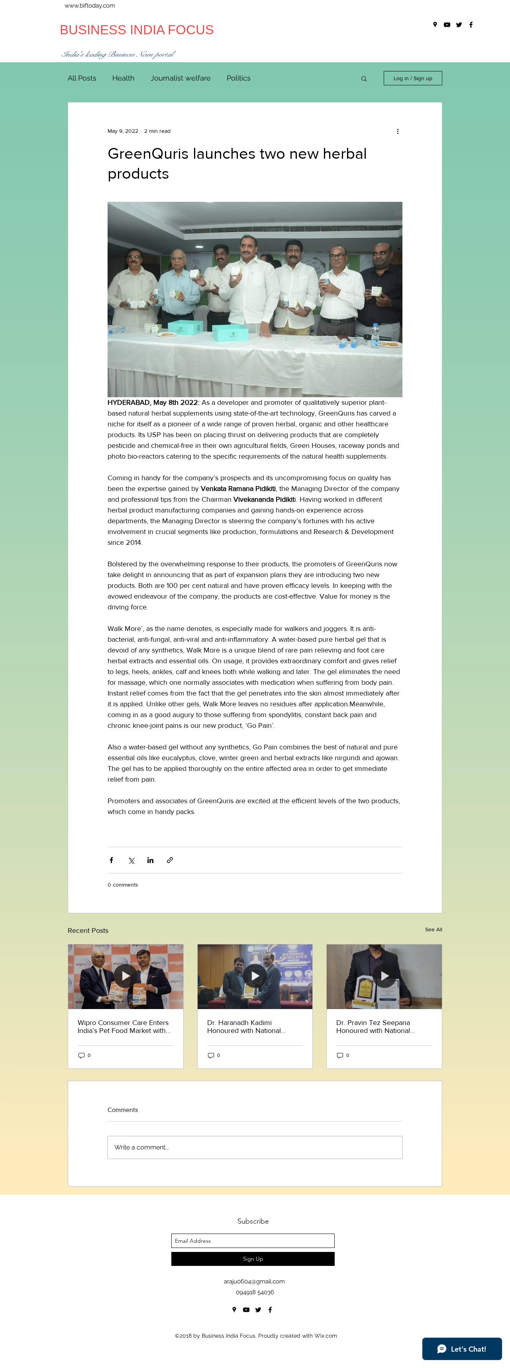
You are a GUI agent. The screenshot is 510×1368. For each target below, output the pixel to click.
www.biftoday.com (90, 5)
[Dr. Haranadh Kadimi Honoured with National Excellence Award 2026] (255, 976)
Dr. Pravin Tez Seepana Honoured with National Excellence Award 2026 (374, 1027)
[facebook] (270, 1310)
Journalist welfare (181, 78)
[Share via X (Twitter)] (131, 860)
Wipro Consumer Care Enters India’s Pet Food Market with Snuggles (123, 1027)
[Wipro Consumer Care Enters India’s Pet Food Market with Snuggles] (125, 976)
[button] (364, 78)
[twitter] (258, 1310)
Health (123, 78)
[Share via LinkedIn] (150, 860)
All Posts (82, 78)
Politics (239, 78)
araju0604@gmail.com (254, 1281)
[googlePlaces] (234, 1310)
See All (433, 929)
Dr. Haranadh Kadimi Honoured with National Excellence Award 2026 (244, 1027)
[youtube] (246, 1310)
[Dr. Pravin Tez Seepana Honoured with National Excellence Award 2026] (384, 976)
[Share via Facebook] (111, 860)
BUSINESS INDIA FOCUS (137, 29)
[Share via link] (170, 860)
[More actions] (397, 131)
